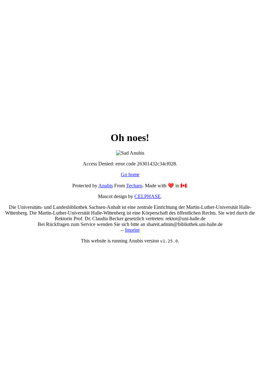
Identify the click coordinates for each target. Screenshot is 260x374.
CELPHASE (147, 196)
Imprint (132, 230)
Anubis (105, 185)
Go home (130, 174)
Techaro (134, 185)
